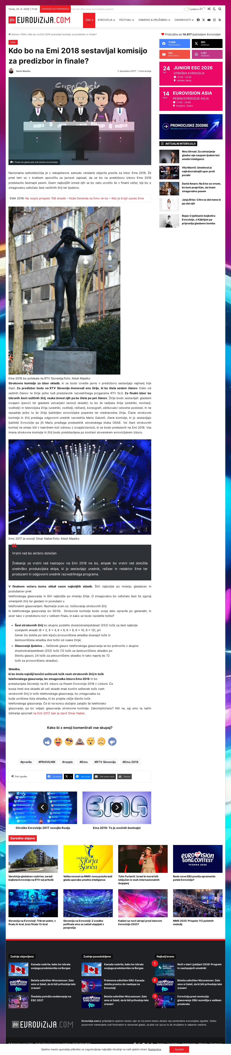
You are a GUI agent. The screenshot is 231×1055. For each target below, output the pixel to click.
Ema (84, 762)
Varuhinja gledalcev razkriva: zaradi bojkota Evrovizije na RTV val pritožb (31, 878)
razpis (68, 762)
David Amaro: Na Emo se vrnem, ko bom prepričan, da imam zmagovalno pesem (201, 187)
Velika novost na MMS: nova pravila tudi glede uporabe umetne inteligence (87, 878)
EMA (88, 19)
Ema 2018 (131, 762)
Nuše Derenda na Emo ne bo (88, 198)
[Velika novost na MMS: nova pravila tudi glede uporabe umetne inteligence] (88, 859)
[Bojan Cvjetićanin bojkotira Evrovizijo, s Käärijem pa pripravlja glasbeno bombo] (169, 221)
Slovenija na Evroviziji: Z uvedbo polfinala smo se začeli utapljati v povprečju (83, 924)
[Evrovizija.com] (39, 20)
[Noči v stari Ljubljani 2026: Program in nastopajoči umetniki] (165, 969)
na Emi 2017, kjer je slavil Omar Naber (58, 713)
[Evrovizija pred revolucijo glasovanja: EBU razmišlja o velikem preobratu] (165, 1001)
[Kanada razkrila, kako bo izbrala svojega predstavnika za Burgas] (18, 969)
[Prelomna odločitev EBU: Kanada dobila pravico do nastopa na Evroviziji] (91, 985)
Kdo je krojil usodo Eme (128, 198)
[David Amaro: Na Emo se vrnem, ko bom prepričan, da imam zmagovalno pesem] (169, 188)
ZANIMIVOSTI (183, 19)
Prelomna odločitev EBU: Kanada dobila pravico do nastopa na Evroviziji (124, 984)
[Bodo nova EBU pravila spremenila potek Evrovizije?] (198, 859)
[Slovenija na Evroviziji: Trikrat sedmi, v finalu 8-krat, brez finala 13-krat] (33, 903)
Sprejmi (179, 1049)
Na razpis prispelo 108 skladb (45, 198)
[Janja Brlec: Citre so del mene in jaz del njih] (169, 204)
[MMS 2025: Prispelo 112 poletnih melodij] (198, 903)
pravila (27, 762)
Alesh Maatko (23, 71)
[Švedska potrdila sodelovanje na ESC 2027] (18, 1001)
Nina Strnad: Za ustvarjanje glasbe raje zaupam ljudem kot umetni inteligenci (200, 155)
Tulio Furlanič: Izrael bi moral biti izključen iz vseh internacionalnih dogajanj (139, 880)
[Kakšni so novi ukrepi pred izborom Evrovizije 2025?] (143, 903)
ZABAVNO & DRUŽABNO (152, 19)
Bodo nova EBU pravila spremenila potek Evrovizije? (194, 878)
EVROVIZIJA (105, 19)
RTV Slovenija (106, 762)
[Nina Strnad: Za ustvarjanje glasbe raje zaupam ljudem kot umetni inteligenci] (169, 156)
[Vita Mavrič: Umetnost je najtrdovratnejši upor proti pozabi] (169, 172)
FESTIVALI (125, 19)
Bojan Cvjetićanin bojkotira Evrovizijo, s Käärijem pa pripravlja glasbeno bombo (198, 219)
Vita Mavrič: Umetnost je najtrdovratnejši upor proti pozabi (198, 171)
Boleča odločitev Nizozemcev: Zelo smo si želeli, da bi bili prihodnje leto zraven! (53, 984)
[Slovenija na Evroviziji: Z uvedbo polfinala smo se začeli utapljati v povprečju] (88, 903)
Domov (15, 34)
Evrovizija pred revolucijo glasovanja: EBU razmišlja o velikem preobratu (199, 1000)
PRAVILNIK (47, 762)
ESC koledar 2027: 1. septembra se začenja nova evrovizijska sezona (107, 9)
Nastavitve (154, 1049)
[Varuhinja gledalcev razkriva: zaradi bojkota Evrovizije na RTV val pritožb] (33, 859)
